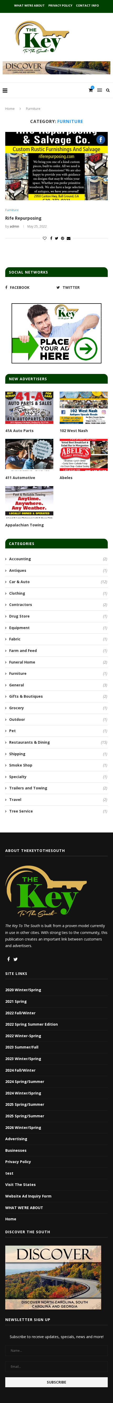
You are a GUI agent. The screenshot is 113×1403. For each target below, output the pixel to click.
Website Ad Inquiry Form (28, 1196)
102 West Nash (74, 430)
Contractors (58, 604)
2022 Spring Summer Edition (31, 1024)
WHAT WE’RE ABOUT (29, 5)
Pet (58, 730)
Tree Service (58, 811)
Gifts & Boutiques (58, 696)
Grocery (58, 707)
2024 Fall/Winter (20, 1070)
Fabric (58, 638)
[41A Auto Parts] (29, 408)
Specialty (58, 776)
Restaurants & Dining (58, 742)
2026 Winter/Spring (23, 1127)
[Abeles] (84, 455)
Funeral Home (58, 662)
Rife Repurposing (23, 218)
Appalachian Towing (24, 524)
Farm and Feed (58, 650)
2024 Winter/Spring (23, 1093)
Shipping (58, 753)
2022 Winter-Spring (23, 1035)
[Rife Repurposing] (56, 166)
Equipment (58, 627)
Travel (58, 799)
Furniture (12, 210)
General (58, 684)
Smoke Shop (58, 765)
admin (14, 226)
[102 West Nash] (84, 408)
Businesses (16, 1150)
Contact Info (87, 5)
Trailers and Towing (58, 787)
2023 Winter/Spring (23, 1058)
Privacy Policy (60, 5)
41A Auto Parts (19, 430)
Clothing (58, 593)
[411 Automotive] (29, 455)
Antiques (58, 570)
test (9, 1173)
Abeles (66, 477)
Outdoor (58, 719)
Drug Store (58, 616)
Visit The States (20, 1184)
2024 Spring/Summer (24, 1081)
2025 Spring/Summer (24, 1104)
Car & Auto (58, 581)
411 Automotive (20, 477)
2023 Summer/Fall (21, 1047)
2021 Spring (16, 1001)
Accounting (58, 558)
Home (10, 108)
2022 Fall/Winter (20, 1012)
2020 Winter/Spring (23, 989)
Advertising (16, 1138)
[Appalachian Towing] (29, 502)
